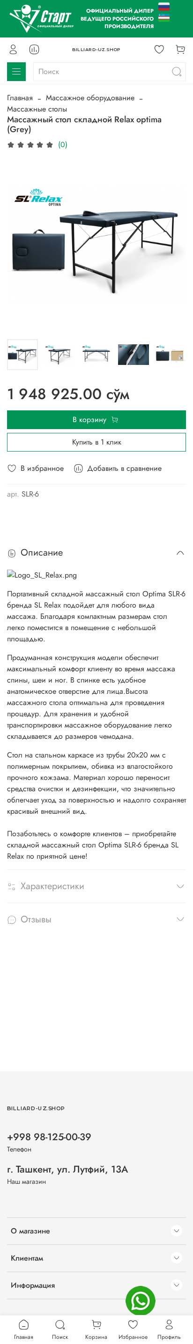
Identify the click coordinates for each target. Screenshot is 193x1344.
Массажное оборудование (90, 97)
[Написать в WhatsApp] (141, 1301)
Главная (20, 97)
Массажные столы (37, 109)
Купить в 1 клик (96, 442)
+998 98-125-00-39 (49, 1137)
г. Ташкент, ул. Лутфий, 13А (67, 1169)
